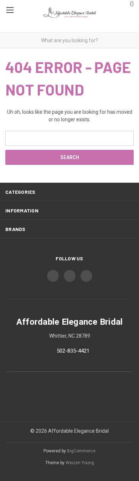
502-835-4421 (73, 351)
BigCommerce (81, 450)
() (131, 3)
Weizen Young (80, 462)
